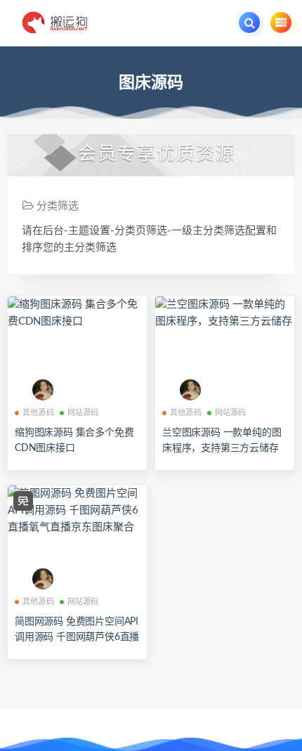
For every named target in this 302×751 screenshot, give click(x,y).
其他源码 (38, 413)
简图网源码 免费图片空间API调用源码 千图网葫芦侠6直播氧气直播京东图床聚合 (77, 637)
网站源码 (83, 413)
